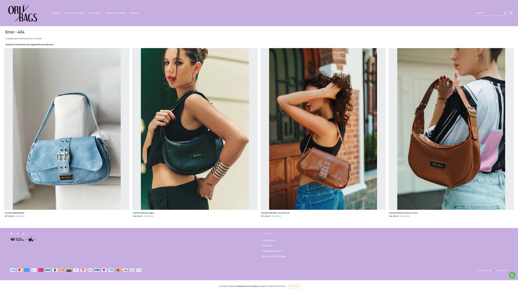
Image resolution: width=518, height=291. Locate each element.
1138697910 (267, 245)
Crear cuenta (501, 270)
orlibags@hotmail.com (272, 251)
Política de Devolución (116, 13)
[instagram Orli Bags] (11, 234)
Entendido (294, 286)
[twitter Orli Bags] (24, 234)
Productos (55, 13)
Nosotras (134, 13)
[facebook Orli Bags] (18, 234)
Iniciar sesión (486, 270)
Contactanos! (95, 13)
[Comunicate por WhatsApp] (512, 275)
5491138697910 (269, 240)
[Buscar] (505, 13)
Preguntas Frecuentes (75, 13)
